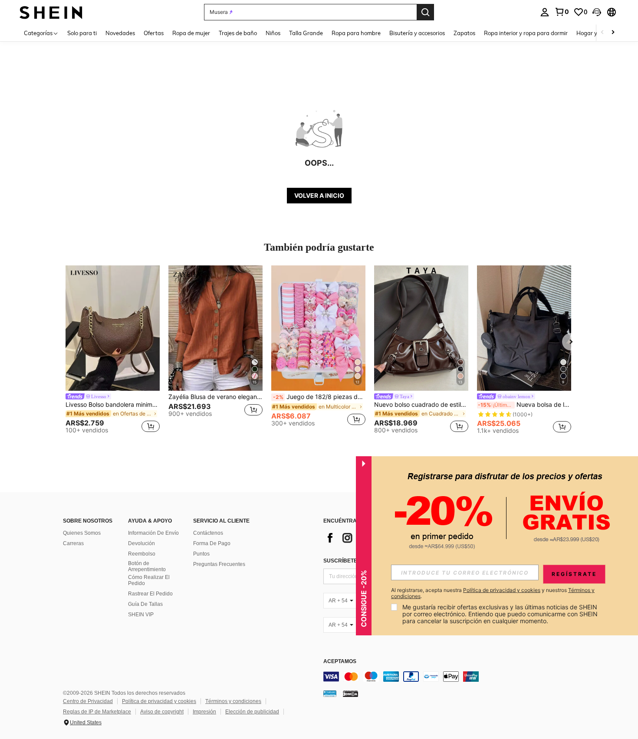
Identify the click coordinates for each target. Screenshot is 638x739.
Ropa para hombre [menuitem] (356, 32)
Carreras (73, 543)
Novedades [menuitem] (120, 32)
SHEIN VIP (141, 614)
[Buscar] (425, 12)
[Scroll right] (613, 32)
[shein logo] (51, 12)
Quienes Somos (82, 533)
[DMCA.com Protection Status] (350, 693)
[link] (561, 12)
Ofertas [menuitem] (154, 32)
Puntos (201, 554)
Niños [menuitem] (273, 32)
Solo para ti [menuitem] (82, 32)
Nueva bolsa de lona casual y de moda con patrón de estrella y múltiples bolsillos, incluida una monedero (524, 404)
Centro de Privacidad (88, 701)
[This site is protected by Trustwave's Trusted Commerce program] (329, 693)
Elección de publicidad (252, 712)
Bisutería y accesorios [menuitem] (417, 32)
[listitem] (113, 350)
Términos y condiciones (233, 701)
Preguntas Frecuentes (219, 564)
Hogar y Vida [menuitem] (593, 32)
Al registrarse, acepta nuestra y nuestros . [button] (493, 593)
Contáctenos (208, 533)
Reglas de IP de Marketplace (97, 712)
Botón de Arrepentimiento (147, 566)
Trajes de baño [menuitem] (238, 32)
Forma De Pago (211, 543)
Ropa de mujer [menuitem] (191, 32)
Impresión (204, 712)
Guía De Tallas (145, 604)
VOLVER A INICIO (319, 195)
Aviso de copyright (162, 712)
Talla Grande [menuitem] (306, 32)
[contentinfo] (453, 676)
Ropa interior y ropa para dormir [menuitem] (526, 32)
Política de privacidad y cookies (159, 701)
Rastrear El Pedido (150, 594)
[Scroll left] (602, 32)
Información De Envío (153, 533)
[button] (597, 12)
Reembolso (141, 554)
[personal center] (544, 12)
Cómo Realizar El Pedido (149, 580)
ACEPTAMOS (339, 661)
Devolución (141, 543)
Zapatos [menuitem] (464, 32)
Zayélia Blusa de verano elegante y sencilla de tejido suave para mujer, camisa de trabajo (215, 396)
